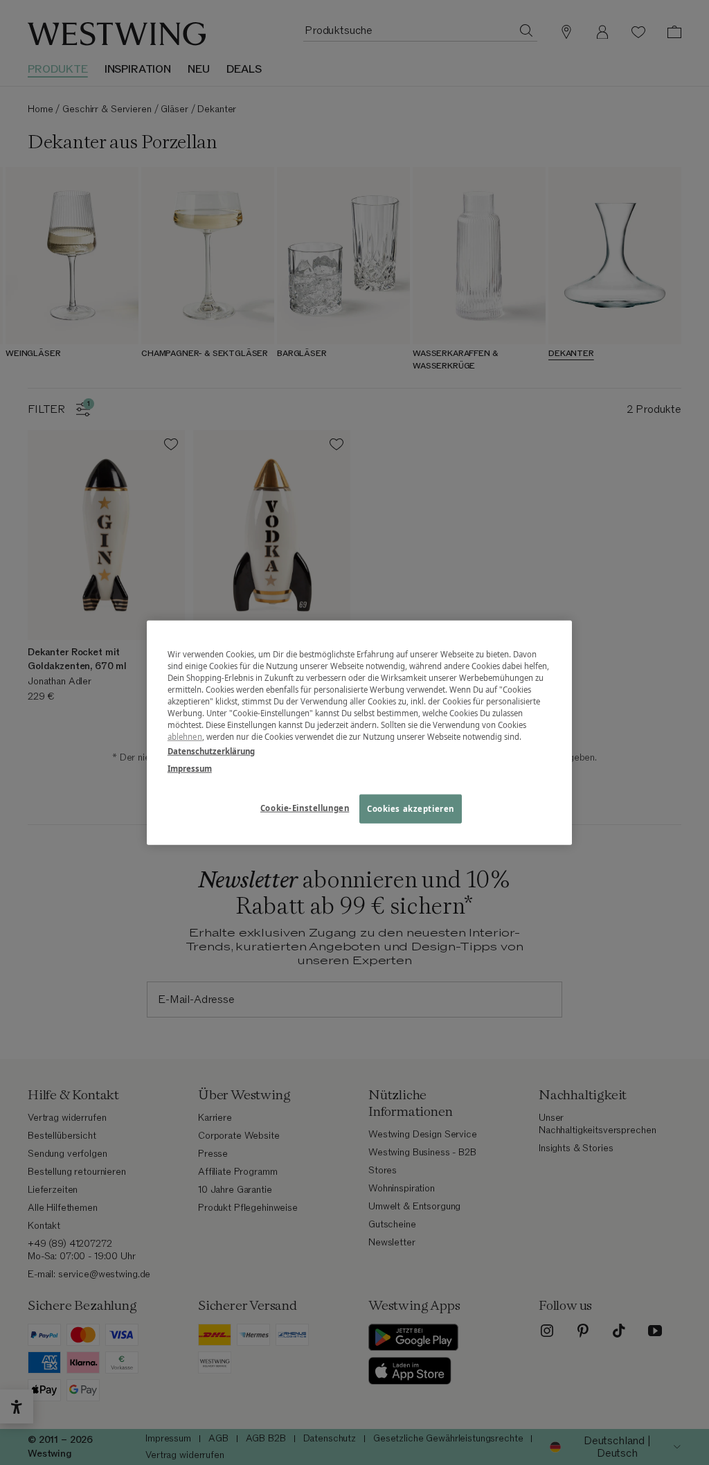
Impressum (190, 768)
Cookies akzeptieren (410, 808)
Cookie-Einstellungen (304, 808)
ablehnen (185, 736)
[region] (359, 732)
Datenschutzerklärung (211, 751)
